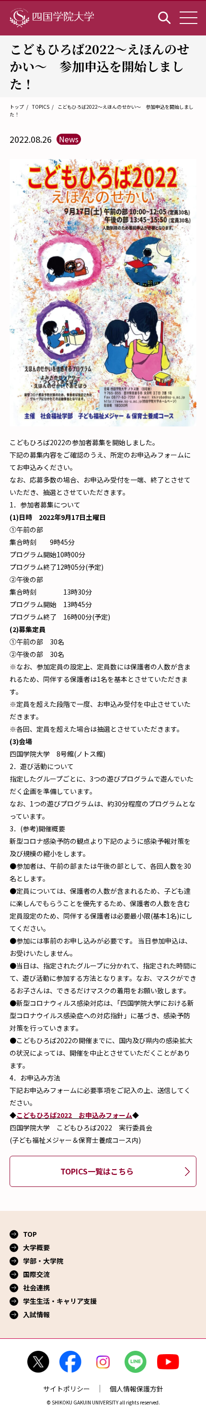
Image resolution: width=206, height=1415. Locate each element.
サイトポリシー (66, 1388)
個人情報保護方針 (136, 1388)
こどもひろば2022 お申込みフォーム (74, 1115)
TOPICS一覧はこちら (97, 1171)
